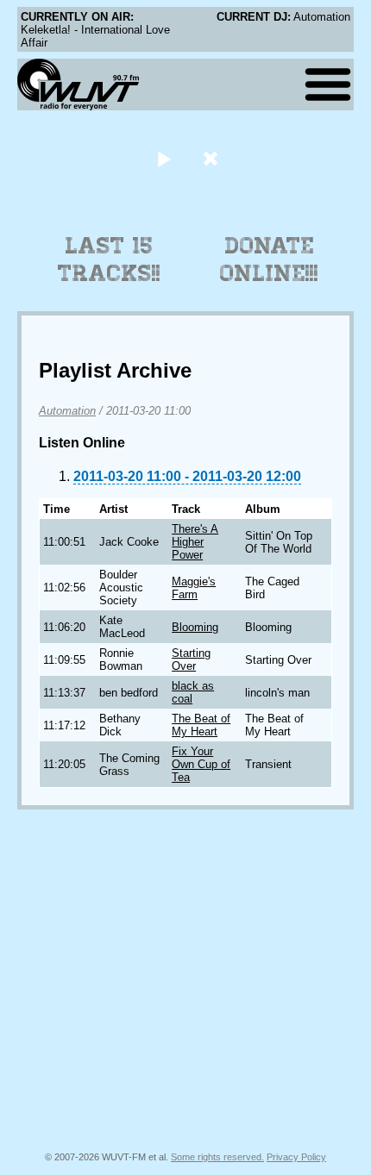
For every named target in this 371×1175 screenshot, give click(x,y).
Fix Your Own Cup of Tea (201, 764)
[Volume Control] (212, 158)
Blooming (195, 627)
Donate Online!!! (269, 259)
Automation (67, 410)
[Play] (163, 158)
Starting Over (191, 659)
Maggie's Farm (194, 588)
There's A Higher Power (195, 541)
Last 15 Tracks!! (109, 259)
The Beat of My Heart (201, 725)
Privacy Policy (296, 1157)
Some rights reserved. (217, 1157)
